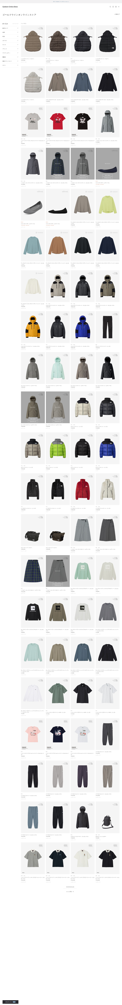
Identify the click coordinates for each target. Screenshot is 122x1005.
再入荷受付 (58, 175)
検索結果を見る (10, 1002)
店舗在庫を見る (58, 177)
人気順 (116, 14)
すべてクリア (15, 23)
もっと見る (69, 891)
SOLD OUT (57, 163)
